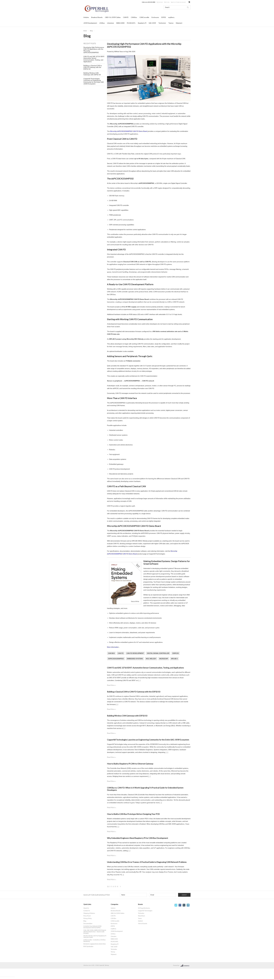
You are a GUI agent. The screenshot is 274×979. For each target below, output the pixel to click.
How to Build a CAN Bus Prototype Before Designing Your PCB (133, 814)
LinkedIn (188, 905)
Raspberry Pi (142, 23)
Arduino (86, 17)
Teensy (170, 23)
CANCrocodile (144, 17)
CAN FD (125, 17)
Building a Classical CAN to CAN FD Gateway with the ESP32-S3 (92, 67)
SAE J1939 (152, 23)
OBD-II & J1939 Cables (113, 17)
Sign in (172, 2)
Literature (110, 23)
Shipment (179, 23)
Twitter (176, 905)
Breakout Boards (97, 17)
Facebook (180, 905)
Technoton (162, 23)
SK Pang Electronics (144, 908)
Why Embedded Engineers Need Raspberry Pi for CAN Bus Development (137, 838)
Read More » (111, 685)
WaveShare (141, 916)
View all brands (142, 923)
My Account (160, 2)
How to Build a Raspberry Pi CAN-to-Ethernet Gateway (130, 763)
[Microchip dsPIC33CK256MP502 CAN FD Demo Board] (149, 100)
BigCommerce (185, 965)
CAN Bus (134, 17)
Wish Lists (166, 2)
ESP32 (163, 17)
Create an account (181, 2)
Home (85, 30)
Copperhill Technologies (145, 910)
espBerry (171, 17)
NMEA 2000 (120, 23)
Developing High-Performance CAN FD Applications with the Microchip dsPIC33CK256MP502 (93, 50)
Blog (91, 30)
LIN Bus (102, 23)
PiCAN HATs (131, 23)
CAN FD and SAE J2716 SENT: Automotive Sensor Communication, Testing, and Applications (94, 59)
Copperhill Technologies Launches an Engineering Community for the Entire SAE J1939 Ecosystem (93, 81)
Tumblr (184, 905)
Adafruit (140, 921)
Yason (140, 918)
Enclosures (155, 17)
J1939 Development (90, 23)
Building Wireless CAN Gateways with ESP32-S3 (92, 74)
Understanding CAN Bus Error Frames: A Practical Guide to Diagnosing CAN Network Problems (147, 862)
